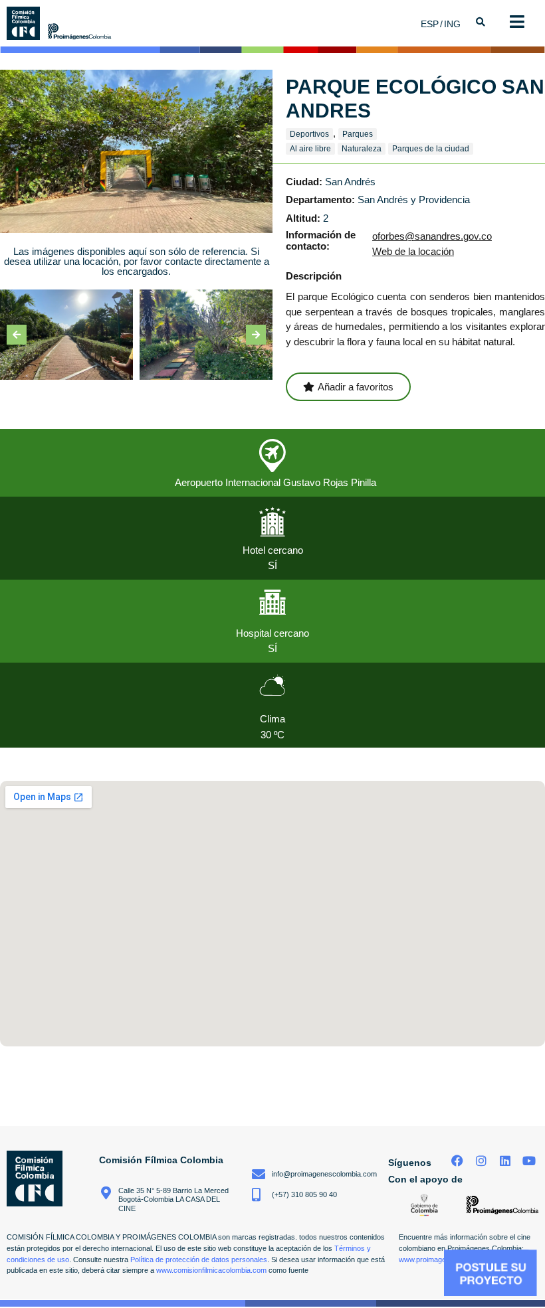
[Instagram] (481, 1160)
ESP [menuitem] (430, 24)
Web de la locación (413, 251)
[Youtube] (528, 1160)
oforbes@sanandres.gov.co (432, 236)
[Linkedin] (504, 1160)
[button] (17, 335)
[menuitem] (432, 24)
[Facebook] (457, 1160)
